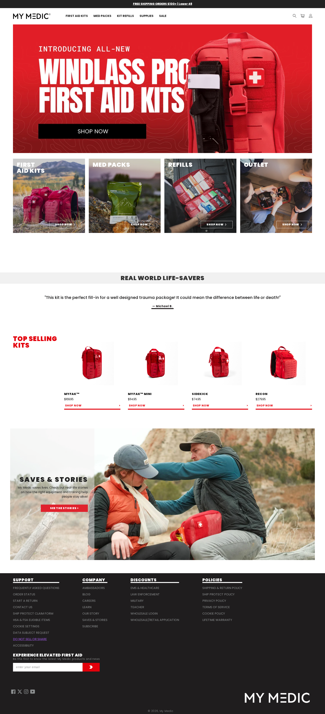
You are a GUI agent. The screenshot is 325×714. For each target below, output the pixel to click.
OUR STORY (90, 613)
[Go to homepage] (277, 697)
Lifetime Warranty (217, 620)
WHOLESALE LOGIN (144, 613)
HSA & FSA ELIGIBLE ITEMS (31, 620)
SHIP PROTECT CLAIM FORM (33, 613)
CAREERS (89, 601)
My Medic (166, 711)
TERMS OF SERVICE (216, 607)
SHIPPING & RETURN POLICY (222, 588)
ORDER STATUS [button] (24, 594)
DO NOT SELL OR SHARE (30, 639)
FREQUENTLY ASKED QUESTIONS (36, 588)
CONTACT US (22, 607)
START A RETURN (25, 601)
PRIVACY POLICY (214, 601)
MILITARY (137, 601)
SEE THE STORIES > (64, 508)
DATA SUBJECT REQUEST (31, 633)
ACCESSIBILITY (23, 645)
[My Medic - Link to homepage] (32, 16)
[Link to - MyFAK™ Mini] (156, 364)
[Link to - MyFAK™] (92, 364)
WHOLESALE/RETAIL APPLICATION (155, 620)
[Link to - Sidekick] (220, 364)
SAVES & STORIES (94, 620)
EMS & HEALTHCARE (145, 588)
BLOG (86, 594)
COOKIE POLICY (213, 613)
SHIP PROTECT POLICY (218, 594)
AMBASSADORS (93, 588)
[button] (295, 16)
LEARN (86, 607)
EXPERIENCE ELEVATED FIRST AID (47, 655)
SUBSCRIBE (90, 626)
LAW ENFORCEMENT (145, 594)
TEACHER (137, 607)
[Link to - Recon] (284, 364)
